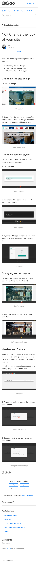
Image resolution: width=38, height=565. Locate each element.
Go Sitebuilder (6, 11)
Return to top (7, 502)
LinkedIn (9, 472)
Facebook (3, 472)
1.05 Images (6, 519)
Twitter (6, 472)
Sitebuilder (30, 11)
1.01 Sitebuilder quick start (12, 523)
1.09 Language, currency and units (14, 527)
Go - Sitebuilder (19, 11)
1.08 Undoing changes (10, 515)
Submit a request (27, 495)
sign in (9, 548)
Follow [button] (19, 51)
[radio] (13, 485)
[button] (27, 3)
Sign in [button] (31, 4)
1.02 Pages (6, 531)
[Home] (8, 5)
